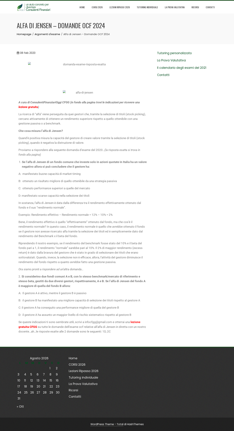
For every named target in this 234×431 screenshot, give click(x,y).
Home (82, 7)
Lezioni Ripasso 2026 (119, 7)
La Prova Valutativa (175, 7)
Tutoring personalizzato (174, 53)
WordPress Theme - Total (106, 424)
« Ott (20, 407)
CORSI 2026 (97, 7)
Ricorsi (195, 7)
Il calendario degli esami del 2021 (181, 68)
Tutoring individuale (147, 7)
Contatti (210, 7)
